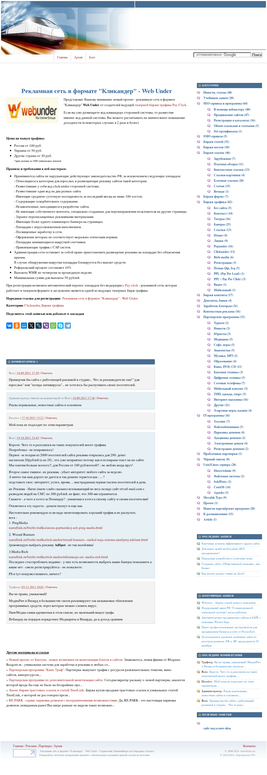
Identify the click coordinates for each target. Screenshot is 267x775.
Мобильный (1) (224, 290)
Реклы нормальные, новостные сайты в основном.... (224, 693)
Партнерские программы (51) (224, 317)
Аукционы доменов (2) (229, 438)
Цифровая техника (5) (229, 377)
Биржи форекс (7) (215, 196)
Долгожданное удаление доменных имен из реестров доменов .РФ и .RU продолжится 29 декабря (230, 641)
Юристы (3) (222, 334)
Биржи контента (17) (218, 295)
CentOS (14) (222, 487)
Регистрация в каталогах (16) (234, 120)
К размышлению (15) (218, 514)
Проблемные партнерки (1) (222, 453)
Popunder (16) (223, 246)
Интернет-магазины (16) (231, 399)
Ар (56, 746)
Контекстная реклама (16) (221, 311)
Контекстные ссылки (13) (232, 169)
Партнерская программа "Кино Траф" (36, 669)
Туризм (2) (221, 323)
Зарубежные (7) (224, 158)
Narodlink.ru (247, 751)
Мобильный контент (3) (231, 388)
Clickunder (32, 305)
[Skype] (60, 325)
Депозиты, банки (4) (217, 300)
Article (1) (210, 519)
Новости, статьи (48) (217, 92)
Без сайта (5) (223, 208)
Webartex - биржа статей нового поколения (229, 603)
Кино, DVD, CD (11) (228, 366)
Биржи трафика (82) (217, 202)
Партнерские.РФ (245, 755)
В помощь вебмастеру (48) (232, 109)
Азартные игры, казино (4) (233, 410)
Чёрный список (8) (216, 459)
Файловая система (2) (229, 476)
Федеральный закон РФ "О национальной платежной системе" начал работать (227, 610)
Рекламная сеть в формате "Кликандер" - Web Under (100, 298)
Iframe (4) (220, 235)
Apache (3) (221, 492)
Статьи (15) (222, 186)
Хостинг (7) (222, 421)
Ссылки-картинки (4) (229, 175)
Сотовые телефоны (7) (229, 383)
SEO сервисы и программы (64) (225, 103)
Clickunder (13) (224, 251)
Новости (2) (222, 328)
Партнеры (45, 746)
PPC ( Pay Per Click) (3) (230, 279)
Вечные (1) (221, 191)
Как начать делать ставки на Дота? (223, 573)
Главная (62, 57)
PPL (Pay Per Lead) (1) (229, 273)
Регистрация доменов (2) (231, 449)
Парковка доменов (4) (229, 432)
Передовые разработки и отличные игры (227, 558)
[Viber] (46, 325)
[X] (31, 325)
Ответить (46, 373)
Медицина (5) (223, 339)
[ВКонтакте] (9, 325)
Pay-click (131, 285)
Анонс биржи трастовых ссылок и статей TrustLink (46, 690)
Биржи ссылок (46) (216, 152)
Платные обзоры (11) (229, 164)
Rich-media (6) (224, 257)
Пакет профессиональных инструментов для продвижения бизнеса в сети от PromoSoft (229, 629)
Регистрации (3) (225, 262)
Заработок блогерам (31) (220, 306)
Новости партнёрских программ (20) (229, 508)
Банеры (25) (222, 224)
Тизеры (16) (222, 219)
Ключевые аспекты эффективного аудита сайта (231, 543)
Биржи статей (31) (216, 141)
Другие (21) (222, 405)
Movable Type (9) (215, 497)
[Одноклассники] (17, 325)
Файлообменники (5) (228, 427)
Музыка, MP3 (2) (226, 355)
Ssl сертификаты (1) (228, 131)
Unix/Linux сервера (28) (219, 464)
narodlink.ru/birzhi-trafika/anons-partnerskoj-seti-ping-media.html (55, 527)
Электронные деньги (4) (231, 443)
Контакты (249, 746)
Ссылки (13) (222, 230)
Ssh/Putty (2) (222, 481)
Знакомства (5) (224, 350)
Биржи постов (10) (216, 147)
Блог (92, 57)
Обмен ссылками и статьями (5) (236, 126)
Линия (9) (221, 241)
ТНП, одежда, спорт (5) (230, 394)
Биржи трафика (52, 305)
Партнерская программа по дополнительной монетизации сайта (55, 680)
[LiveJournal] (38, 325)
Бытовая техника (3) (228, 372)
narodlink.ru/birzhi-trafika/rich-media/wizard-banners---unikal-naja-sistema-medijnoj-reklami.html (78, 539)
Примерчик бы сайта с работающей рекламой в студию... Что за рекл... (228, 703)
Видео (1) (220, 284)
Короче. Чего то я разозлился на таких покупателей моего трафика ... (229, 674)
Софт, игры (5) (224, 345)
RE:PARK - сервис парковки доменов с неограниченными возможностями (63, 700)
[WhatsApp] (53, 325)
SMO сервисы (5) (215, 136)
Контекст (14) (223, 213)
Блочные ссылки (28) (229, 180)
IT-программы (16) (216, 415)
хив (60, 746)
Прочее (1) (210, 503)
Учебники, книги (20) (218, 98)
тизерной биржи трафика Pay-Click (160, 104)
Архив (78, 57)
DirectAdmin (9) (225, 470)
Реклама (31, 746)
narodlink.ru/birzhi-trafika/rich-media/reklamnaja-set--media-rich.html (58, 556)
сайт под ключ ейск (217, 728)
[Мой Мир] (24, 325)
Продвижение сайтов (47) (231, 115)
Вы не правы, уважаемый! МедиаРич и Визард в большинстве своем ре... (231, 664)
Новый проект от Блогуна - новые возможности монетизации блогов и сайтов (65, 659)
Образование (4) (225, 361)
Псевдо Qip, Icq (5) (227, 268)
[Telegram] (68, 325)
